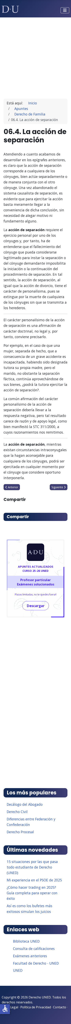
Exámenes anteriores (30, 955)
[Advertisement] (35, 56)
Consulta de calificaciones (34, 948)
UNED (17, 970)
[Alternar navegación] (65, 10)
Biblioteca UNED (26, 941)
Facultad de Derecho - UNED (36, 963)
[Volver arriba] (64, 1016)
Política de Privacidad (35, 1007)
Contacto (59, 1007)
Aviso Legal (10, 1007)
